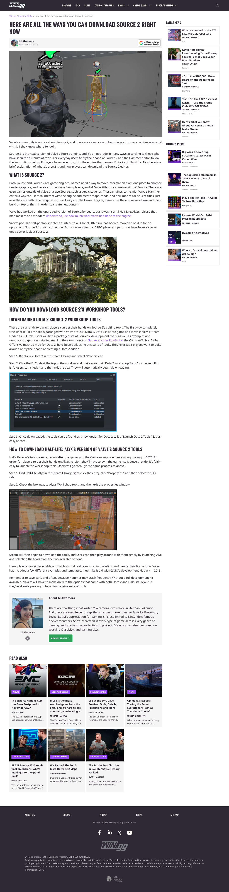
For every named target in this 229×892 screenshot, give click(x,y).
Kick (77, 5)
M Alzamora (26, 41)
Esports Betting (165, 5)
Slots (87, 5)
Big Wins (66, 5)
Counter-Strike (25, 16)
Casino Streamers (104, 5)
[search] (217, 5)
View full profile (59, 638)
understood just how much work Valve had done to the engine (88, 216)
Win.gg (12, 16)
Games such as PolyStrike (105, 340)
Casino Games (140, 5)
